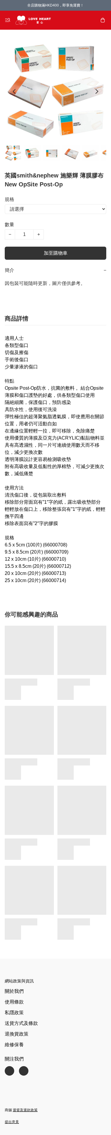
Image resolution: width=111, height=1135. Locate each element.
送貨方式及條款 (21, 1023)
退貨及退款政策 (25, 1110)
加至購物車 (55, 253)
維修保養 (14, 1044)
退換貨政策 (16, 1033)
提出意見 (12, 1122)
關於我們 (14, 991)
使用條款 (14, 1001)
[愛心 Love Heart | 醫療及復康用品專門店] (33, 20)
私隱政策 (14, 1012)
